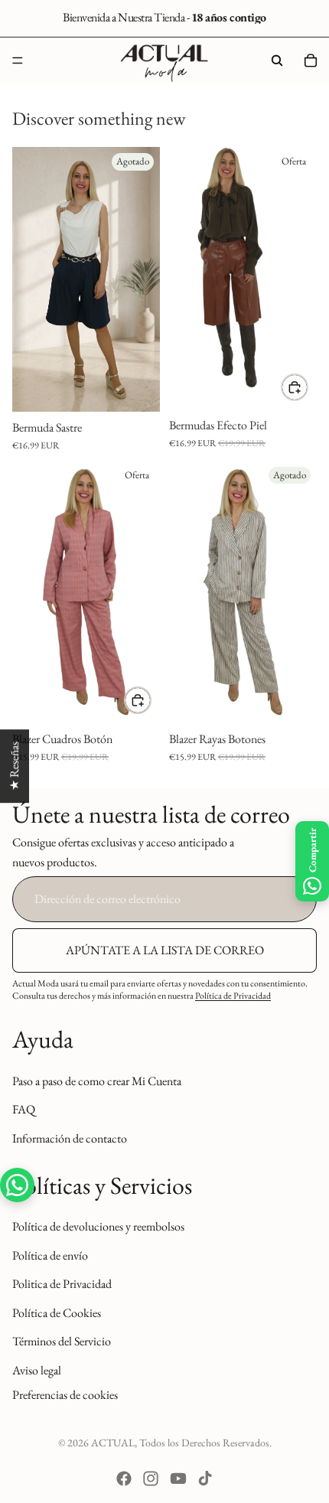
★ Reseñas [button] (14, 766)
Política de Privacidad (233, 996)
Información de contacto (69, 1138)
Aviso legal (36, 1370)
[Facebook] (124, 1478)
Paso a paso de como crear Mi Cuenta (96, 1081)
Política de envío (50, 1255)
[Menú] (17, 60)
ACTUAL (113, 1442)
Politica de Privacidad (62, 1284)
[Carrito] (310, 60)
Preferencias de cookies (65, 1395)
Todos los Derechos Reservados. (205, 1442)
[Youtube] (178, 1478)
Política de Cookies (56, 1313)
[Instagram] (151, 1478)
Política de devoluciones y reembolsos (98, 1226)
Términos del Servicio (61, 1342)
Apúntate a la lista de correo (165, 950)
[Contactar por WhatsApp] (17, 1185)
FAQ (23, 1110)
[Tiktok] (205, 1478)
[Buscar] (277, 60)
